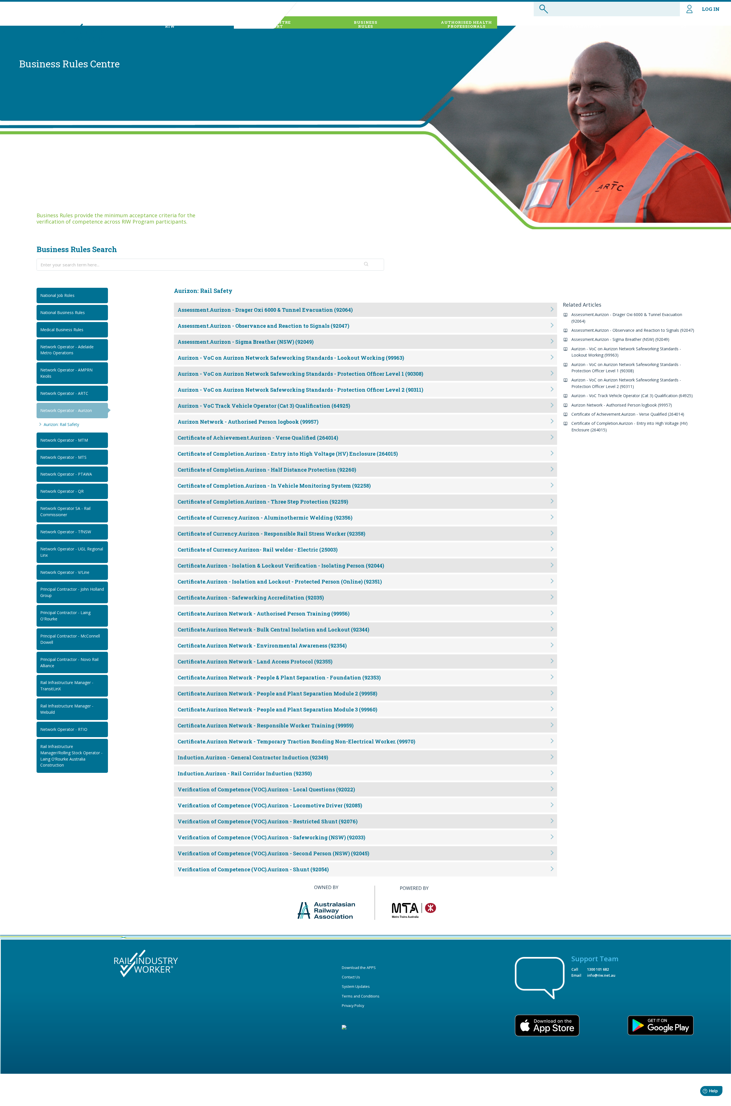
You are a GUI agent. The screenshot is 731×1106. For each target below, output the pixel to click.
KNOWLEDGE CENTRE (266, 24)
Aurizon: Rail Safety (61, 424)
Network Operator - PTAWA (66, 474)
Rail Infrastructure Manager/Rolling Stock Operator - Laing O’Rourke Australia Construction (71, 756)
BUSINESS (365, 24)
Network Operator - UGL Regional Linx (71, 552)
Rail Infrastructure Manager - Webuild (66, 709)
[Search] (366, 264)
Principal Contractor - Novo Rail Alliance (69, 662)
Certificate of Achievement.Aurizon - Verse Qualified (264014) (627, 414)
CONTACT (683, 24)
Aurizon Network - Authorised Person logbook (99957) (621, 405)
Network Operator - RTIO (63, 729)
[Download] (355, 493)
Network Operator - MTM (64, 440)
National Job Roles (57, 295)
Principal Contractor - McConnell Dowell (70, 639)
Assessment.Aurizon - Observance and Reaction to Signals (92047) (632, 330)
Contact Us (351, 977)
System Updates (356, 986)
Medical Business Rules (61, 329)
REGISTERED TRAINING (582, 24)
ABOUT (170, 24)
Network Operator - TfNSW (65, 531)
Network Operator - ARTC (64, 393)
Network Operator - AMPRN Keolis (66, 373)
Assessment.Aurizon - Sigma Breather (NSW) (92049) (620, 339)
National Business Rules (62, 312)
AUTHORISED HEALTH (466, 24)
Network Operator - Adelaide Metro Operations (67, 350)
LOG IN (711, 9)
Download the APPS (359, 967)
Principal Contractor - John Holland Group (72, 592)
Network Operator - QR (62, 491)
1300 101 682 (598, 969)
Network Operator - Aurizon (66, 410)
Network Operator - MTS (63, 457)
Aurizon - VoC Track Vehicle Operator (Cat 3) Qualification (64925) (632, 395)
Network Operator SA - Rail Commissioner (65, 511)
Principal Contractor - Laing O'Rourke (65, 616)
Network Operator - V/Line (64, 572)
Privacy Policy (353, 1005)
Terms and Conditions (360, 996)
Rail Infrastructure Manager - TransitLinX (66, 685)
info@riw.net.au (601, 975)
